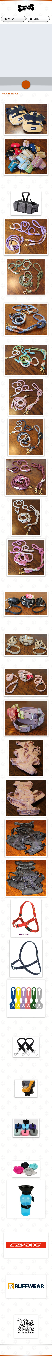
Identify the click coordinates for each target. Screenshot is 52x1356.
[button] (26, 116)
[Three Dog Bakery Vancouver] (26, 8)
